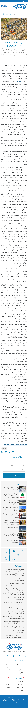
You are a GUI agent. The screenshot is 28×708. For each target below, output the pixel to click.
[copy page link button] (7, 14)
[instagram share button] (9, 452)
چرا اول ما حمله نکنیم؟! (13, 527)
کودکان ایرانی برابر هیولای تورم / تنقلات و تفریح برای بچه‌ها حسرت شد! (10, 535)
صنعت (21, 690)
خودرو (8, 670)
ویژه (9, 690)
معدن (8, 687)
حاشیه (8, 684)
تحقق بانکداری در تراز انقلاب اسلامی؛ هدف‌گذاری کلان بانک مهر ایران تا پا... (15, 613)
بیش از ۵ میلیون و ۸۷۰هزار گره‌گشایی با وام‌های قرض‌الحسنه (14, 608)
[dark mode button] (5, 6)
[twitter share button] (13, 452)
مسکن (8, 667)
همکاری (21, 670)
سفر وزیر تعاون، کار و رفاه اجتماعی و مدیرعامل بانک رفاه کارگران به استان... (14, 584)
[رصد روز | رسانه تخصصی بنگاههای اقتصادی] (20, 6)
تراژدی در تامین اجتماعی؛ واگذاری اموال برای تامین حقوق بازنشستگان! (11, 502)
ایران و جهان (20, 684)
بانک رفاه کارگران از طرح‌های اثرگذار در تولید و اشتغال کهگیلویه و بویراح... (13, 594)
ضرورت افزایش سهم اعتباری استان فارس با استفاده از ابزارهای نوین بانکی (13, 579)
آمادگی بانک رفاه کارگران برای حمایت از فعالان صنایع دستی (14, 575)
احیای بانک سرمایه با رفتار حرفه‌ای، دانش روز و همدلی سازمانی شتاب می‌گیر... (14, 636)
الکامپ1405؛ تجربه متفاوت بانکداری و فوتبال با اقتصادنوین (13, 631)
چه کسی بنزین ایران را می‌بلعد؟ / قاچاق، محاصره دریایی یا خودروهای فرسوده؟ (10, 515)
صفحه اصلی (24, 14)
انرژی (8, 681)
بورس (8, 673)
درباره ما (21, 667)
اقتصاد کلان (20, 681)
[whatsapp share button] (2, 452)
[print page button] (4, 14)
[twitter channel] (25, 656)
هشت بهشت (10, 697)
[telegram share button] (6, 452)
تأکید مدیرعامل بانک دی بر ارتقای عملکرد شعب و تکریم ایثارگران (14, 627)
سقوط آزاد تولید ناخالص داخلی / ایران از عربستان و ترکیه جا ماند (11, 488)
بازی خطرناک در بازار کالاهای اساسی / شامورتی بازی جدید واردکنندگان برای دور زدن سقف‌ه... (10, 522)
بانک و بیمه (20, 687)
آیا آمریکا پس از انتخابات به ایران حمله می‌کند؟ (11, 541)
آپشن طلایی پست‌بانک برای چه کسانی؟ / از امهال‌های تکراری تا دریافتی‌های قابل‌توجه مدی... (11, 495)
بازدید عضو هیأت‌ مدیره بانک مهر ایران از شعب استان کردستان (14, 603)
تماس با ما (20, 673)
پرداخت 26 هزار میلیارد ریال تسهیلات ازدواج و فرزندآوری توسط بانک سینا (13, 617)
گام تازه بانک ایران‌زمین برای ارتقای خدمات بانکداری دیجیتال (13, 598)
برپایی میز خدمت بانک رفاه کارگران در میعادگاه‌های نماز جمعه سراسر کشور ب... (14, 570)
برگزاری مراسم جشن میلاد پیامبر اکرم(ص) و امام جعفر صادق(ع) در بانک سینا (13, 622)
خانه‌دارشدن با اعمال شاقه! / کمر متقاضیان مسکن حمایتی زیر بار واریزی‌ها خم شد (11, 509)
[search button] (2, 6)
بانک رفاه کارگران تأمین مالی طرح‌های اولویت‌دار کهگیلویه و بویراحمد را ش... (15, 589)
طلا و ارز (8, 664)
